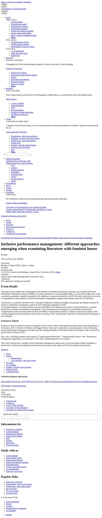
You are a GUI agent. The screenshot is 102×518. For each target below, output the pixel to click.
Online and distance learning (17, 462)
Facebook (77, 381)
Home (3, 238)
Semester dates (12, 493)
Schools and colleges (14, 436)
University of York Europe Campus (20, 410)
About (8, 119)
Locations (10, 192)
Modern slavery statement (16, 508)
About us (9, 229)
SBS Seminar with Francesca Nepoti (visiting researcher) (70, 238)
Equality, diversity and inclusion (18, 367)
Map (58, 272)
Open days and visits (14, 471)
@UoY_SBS (43, 381)
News (8, 186)
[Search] (27, 417)
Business (9, 88)
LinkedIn (85, 381)
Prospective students (14, 429)
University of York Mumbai (17, 408)
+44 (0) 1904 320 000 (14, 405)
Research (9, 58)
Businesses (10, 443)
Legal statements (12, 502)
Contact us (10, 231)
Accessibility (11, 511)
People (8, 222)
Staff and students (13, 159)
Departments (11, 183)
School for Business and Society (13, 216)
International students (14, 434)
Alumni (9, 190)
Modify (9, 515)
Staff (8, 438)
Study (8, 17)
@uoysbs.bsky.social (57, 381)
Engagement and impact (15, 227)
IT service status (12, 491)
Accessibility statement (22, 2)
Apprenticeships (12, 465)
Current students (12, 432)
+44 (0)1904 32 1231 (29, 381)
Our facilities (11, 365)
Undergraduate (12, 456)
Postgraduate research (14, 460)
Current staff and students (16, 234)
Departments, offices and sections (19, 484)
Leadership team (12, 372)
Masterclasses (16, 358)
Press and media (12, 445)
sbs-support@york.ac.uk (11, 381)
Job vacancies (11, 489)
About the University (14, 482)
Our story (9, 363)
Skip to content (7, 2)
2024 (46, 238)
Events (8, 188)
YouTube (69, 381)
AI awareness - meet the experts (23, 360)
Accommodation (12, 469)
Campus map (11, 401)
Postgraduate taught (13, 458)
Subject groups (12, 369)
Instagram (93, 381)
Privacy (9, 504)
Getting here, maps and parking (18, 486)
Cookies (9, 506)
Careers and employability (16, 467)
